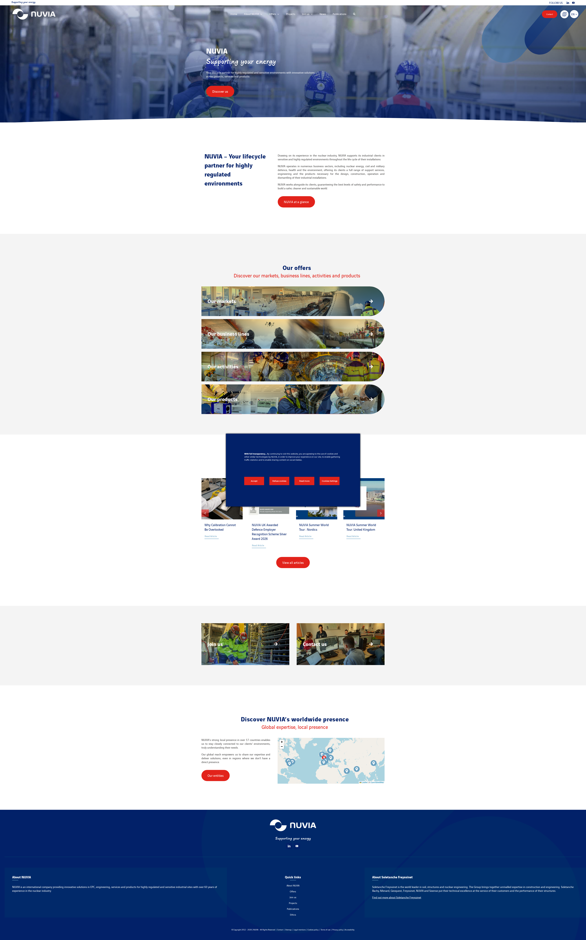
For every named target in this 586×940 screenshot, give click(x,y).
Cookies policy (313, 929)
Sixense (433, 891)
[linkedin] (568, 3)
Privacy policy (337, 929)
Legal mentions (300, 929)
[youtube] (573, 3)
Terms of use (325, 929)
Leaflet (364, 782)
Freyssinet (409, 891)
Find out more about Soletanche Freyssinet (396, 897)
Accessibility (349, 929)
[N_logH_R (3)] (34, 7)
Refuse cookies (279, 481)
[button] (354, 14)
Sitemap (288, 929)
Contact (280, 929)
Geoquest (396, 891)
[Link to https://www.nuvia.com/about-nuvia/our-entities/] (564, 14)
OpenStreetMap (377, 782)
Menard (384, 891)
